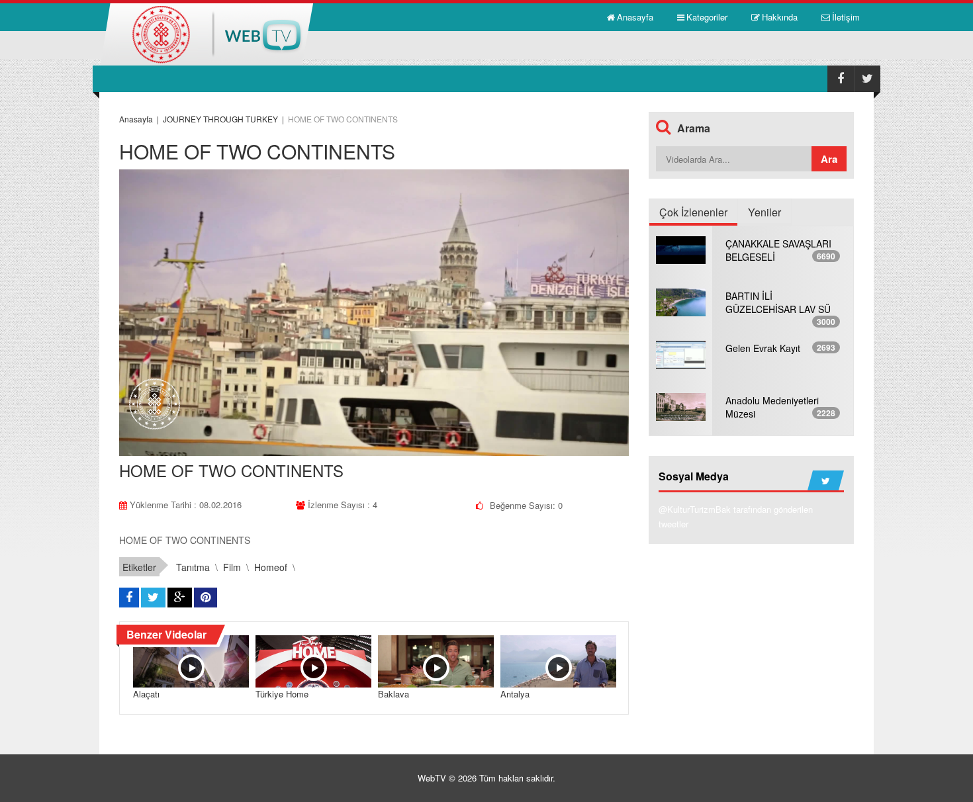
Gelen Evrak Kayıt (762, 348)
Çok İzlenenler (693, 212)
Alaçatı (146, 694)
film (232, 567)
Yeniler (764, 212)
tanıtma (193, 567)
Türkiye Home (281, 694)
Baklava (393, 694)
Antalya (515, 694)
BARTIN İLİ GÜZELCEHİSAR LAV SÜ (778, 302)
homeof (270, 567)
